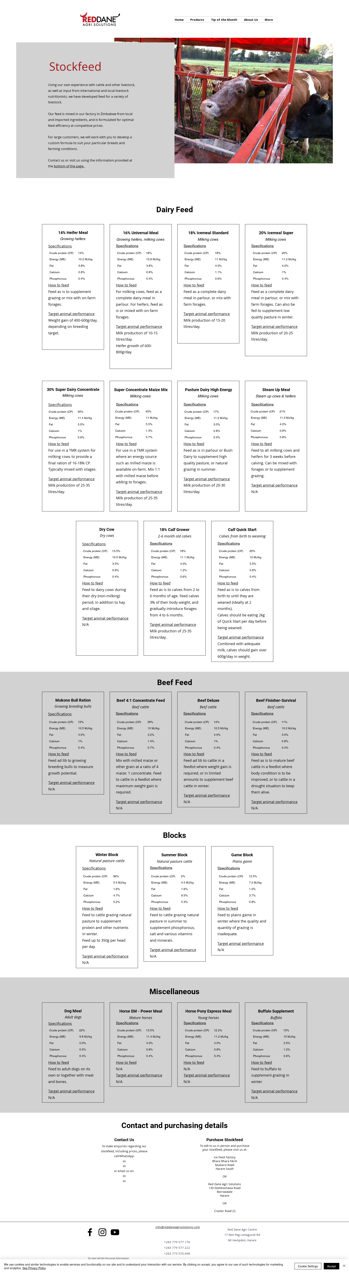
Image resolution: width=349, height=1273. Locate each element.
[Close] (344, 1266)
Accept (331, 1266)
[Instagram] (102, 1232)
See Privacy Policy (34, 1268)
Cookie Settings (308, 1266)
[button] (268, 19)
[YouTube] (115, 1232)
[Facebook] (90, 1232)
